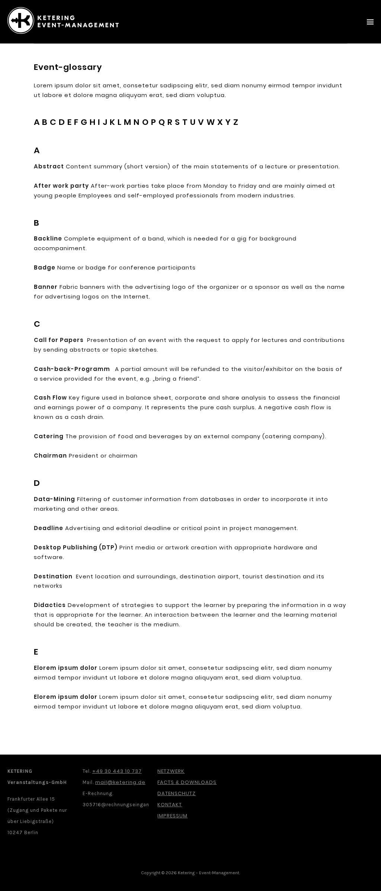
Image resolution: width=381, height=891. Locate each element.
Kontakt (169, 804)
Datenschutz (176, 793)
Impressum (172, 815)
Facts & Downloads (187, 782)
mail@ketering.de (120, 782)
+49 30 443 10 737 (117, 771)
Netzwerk (171, 771)
